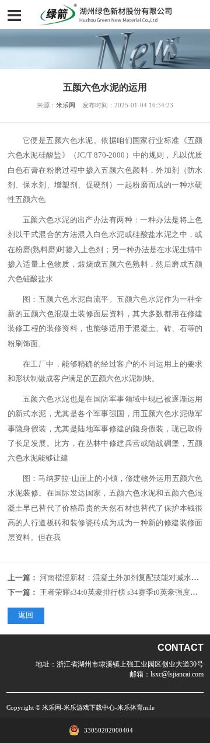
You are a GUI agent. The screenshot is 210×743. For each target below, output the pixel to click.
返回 (25, 615)
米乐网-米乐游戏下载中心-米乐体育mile (98, 707)
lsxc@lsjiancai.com (177, 674)
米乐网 (65, 105)
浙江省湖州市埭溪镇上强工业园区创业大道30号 (130, 664)
